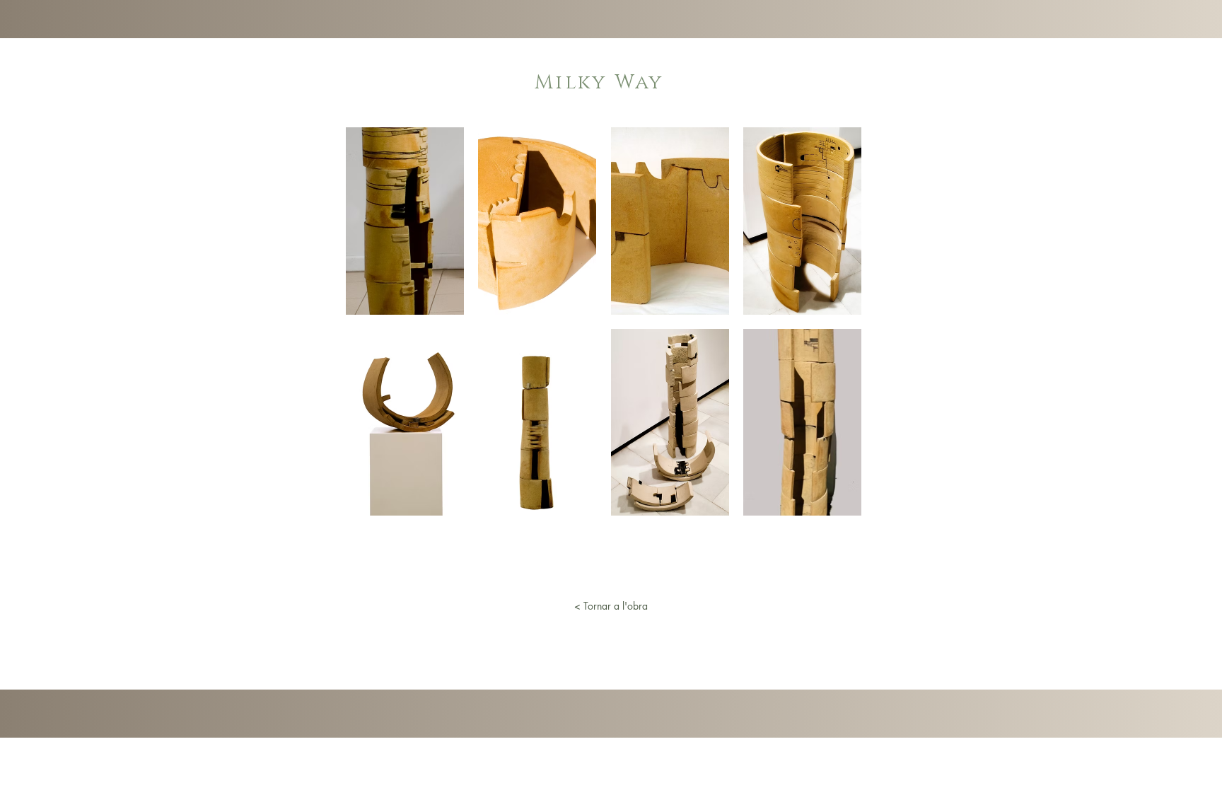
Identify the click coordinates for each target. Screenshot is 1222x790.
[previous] (371, 329)
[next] (835, 329)
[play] (831, 503)
